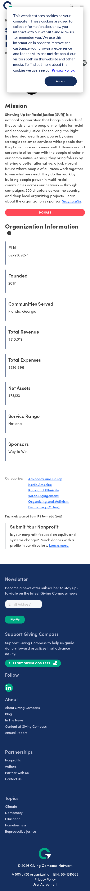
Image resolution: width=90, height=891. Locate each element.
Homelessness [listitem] (15, 825)
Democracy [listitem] (14, 812)
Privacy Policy (45, 879)
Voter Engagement (43, 495)
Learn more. (59, 545)
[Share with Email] (83, 63)
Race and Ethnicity (43, 490)
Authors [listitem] (11, 766)
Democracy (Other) (44, 507)
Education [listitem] (12, 819)
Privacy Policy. (63, 70)
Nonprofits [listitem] (13, 760)
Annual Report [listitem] (16, 732)
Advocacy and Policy (45, 478)
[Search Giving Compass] (72, 6)
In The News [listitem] (14, 720)
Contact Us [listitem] (13, 779)
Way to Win (71, 201)
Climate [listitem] (11, 806)
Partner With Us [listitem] (17, 772)
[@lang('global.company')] (8, 5)
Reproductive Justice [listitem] (20, 831)
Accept (61, 81)
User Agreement (45, 884)
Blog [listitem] (8, 714)
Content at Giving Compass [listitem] (26, 726)
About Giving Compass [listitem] (22, 707)
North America (40, 484)
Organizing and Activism (48, 501)
